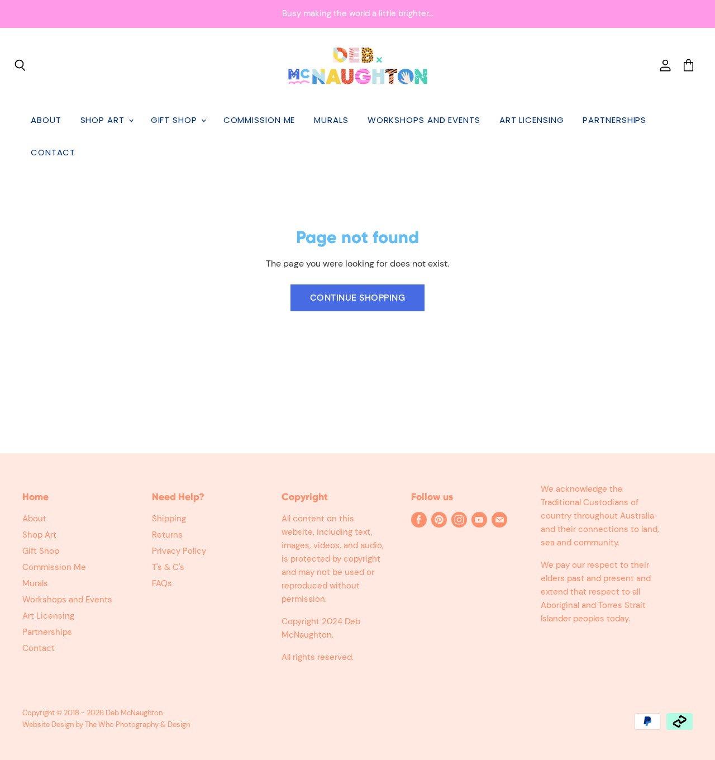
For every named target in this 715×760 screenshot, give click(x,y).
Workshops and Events (424, 120)
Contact (53, 152)
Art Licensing (531, 120)
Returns (167, 534)
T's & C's (168, 567)
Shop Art (103, 120)
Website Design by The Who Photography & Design (106, 724)
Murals (331, 120)
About (46, 120)
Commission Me (259, 120)
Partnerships (614, 120)
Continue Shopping (357, 297)
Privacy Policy (179, 551)
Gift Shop (175, 120)
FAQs (162, 583)
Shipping (169, 518)
